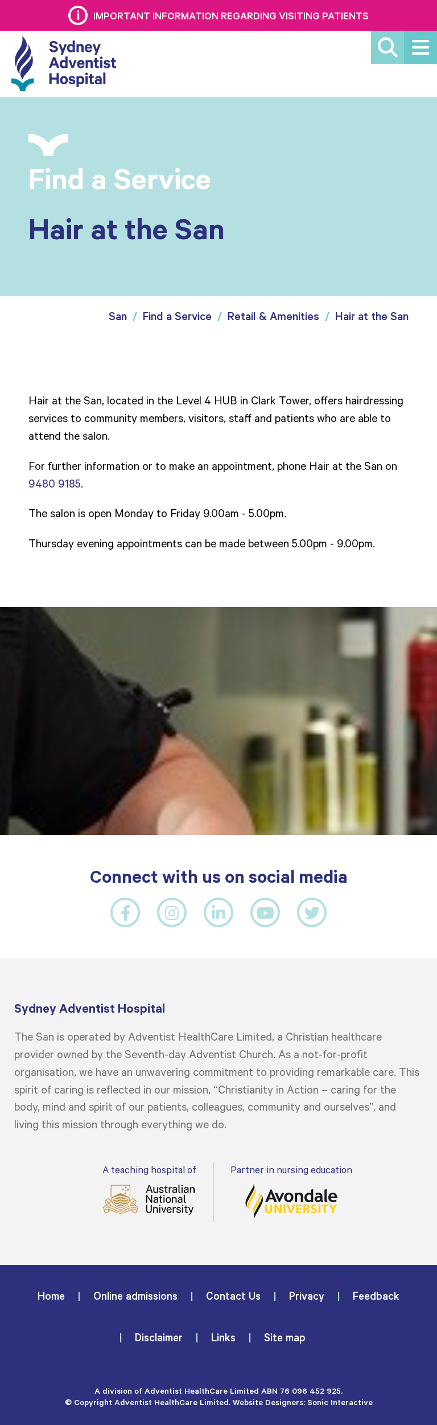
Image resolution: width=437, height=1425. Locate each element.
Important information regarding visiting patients (231, 15)
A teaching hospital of (149, 1170)
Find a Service (177, 316)
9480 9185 (54, 483)
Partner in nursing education (291, 1170)
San (118, 316)
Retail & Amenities (273, 316)
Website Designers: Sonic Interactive (303, 1402)
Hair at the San (372, 316)
